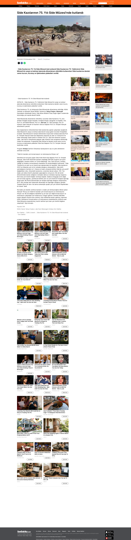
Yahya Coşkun (51, 111)
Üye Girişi (110, 3)
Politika (20, 6)
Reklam (24, 535)
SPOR (74, 3)
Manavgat (59, 111)
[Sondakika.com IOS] (109, 532)
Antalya (25, 149)
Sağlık (87, 6)
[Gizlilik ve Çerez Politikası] (56, 539)
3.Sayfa (110, 6)
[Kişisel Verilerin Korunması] (75, 539)
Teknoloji (37, 6)
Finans (28, 6)
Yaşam (79, 6)
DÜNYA (58, 3)
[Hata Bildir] (95, 539)
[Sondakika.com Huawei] (109, 538)
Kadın (55, 6)
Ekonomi (54, 531)
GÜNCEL (49, 3)
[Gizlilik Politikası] (47, 539)
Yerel (69, 531)
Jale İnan (43, 122)
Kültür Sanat (46, 6)
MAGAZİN (82, 3)
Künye (30, 535)
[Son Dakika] (24, 3)
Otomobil (71, 6)
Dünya (49, 531)
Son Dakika (38, 531)
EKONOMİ (66, 3)
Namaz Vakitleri (80, 531)
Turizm (94, 6)
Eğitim (102, 6)
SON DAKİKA (39, 3)
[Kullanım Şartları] (39, 539)
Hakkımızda (19, 535)
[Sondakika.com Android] (109, 535)
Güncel (44, 531)
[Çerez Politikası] (66, 539)
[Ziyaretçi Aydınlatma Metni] (86, 539)
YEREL (91, 3)
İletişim (27, 535)
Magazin (64, 531)
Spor (59, 531)
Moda (62, 6)
